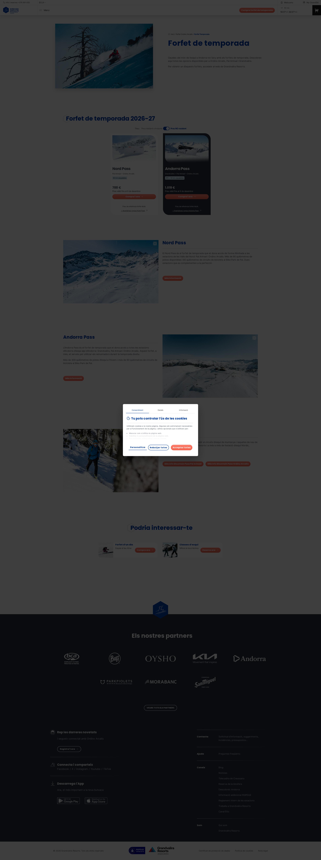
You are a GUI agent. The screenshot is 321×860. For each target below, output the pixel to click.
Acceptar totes (182, 447)
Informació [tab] (183, 410)
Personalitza (137, 447)
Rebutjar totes (158, 447)
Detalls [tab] (160, 410)
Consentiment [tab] (137, 410)
